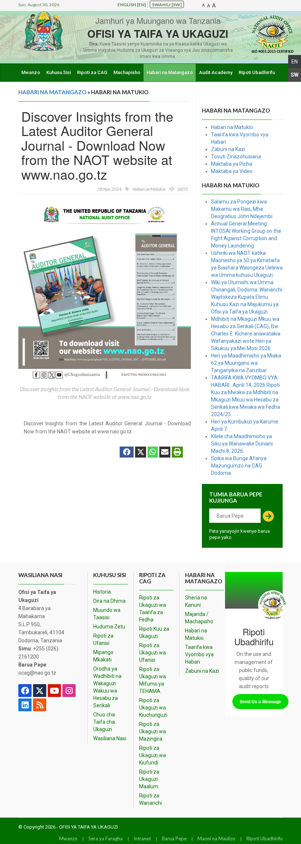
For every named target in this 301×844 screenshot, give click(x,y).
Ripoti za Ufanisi (103, 639)
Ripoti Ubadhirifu (257, 72)
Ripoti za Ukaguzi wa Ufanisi (152, 652)
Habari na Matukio (232, 127)
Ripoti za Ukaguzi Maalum (149, 779)
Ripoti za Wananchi (150, 799)
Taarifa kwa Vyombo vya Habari (199, 654)
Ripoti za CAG (92, 72)
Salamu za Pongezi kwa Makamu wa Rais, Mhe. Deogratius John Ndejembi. (242, 209)
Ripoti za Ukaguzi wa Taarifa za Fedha (152, 609)
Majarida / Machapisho (199, 617)
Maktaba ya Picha (231, 164)
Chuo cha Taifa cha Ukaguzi (104, 722)
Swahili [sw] (167, 4)
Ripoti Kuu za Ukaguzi (154, 632)
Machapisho (126, 72)
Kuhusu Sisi (58, 72)
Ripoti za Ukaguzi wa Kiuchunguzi (153, 707)
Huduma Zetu (109, 627)
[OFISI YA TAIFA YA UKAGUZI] (261, 34)
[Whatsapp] (153, 453)
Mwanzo (30, 72)
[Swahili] (294, 74)
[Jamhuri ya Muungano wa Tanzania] (43, 31)
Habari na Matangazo (169, 72)
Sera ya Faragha (105, 838)
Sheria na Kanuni (196, 601)
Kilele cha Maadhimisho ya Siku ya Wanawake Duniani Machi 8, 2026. (242, 443)
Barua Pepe (174, 838)
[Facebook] (127, 453)
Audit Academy (215, 72)
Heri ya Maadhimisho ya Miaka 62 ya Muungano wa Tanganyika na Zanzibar (246, 363)
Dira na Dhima (109, 601)
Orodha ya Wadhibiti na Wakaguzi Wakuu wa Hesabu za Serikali (107, 687)
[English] (294, 61)
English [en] (131, 4)
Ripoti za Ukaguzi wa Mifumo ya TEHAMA (152, 680)
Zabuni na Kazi (228, 149)
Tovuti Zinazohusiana (236, 156)
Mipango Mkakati (103, 656)
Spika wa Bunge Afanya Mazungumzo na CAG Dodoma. (238, 465)
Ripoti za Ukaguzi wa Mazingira (152, 731)
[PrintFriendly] (177, 453)
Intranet (142, 838)
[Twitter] (140, 453)
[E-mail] (164, 453)
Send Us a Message (260, 701)
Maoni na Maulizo (216, 838)
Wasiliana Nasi (109, 738)
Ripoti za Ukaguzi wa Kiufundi (152, 755)
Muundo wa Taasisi (106, 613)
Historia (102, 592)
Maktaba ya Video (232, 171)
